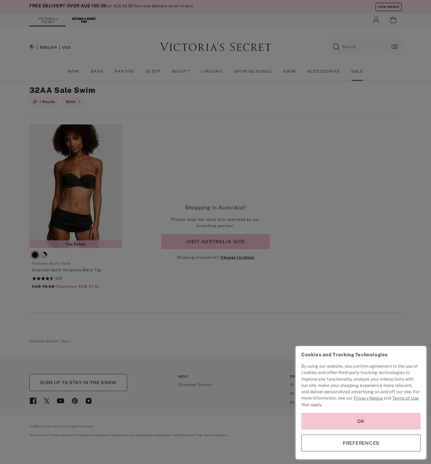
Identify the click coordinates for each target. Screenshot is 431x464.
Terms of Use (405, 398)
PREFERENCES (361, 443)
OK (361, 421)
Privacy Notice (368, 398)
